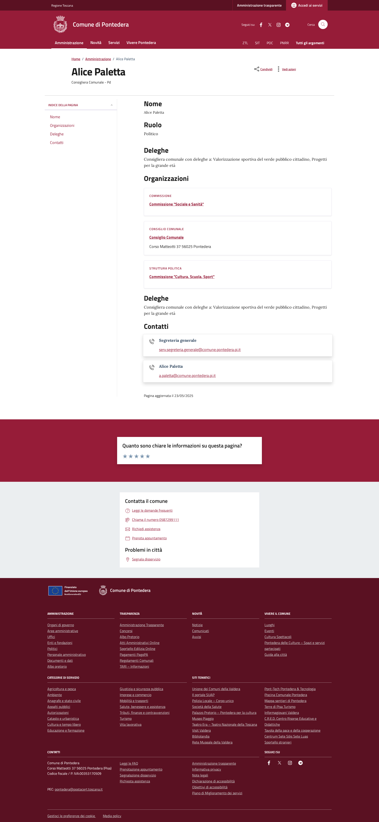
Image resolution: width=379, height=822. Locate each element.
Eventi (269, 630)
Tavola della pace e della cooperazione (292, 730)
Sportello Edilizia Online (137, 648)
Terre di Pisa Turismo (280, 706)
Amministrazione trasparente (259, 5)
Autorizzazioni (58, 712)
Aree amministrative (62, 630)
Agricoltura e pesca (61, 688)
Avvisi (196, 636)
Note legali (200, 775)
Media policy (112, 815)
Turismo (126, 718)
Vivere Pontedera (141, 42)
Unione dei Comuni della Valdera (216, 688)
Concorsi (126, 630)
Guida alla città (276, 654)
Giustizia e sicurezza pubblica (141, 688)
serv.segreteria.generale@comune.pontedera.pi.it (200, 350)
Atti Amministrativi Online (139, 642)
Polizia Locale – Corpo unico (213, 700)
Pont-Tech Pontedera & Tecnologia (290, 688)
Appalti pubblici (58, 706)
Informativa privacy (206, 769)
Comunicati (200, 630)
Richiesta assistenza (135, 781)
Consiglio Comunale (166, 237)
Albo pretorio (57, 666)
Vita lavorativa (130, 724)
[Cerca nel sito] (323, 24)
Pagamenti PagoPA (134, 654)
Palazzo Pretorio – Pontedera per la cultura (224, 712)
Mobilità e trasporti (134, 700)
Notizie (197, 624)
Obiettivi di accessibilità (209, 787)
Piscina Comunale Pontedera (286, 694)
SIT (257, 42)
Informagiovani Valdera (282, 712)
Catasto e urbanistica (63, 718)
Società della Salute (207, 706)
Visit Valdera (201, 730)
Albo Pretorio (129, 636)
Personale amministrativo (66, 654)
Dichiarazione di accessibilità (213, 781)
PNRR (284, 42)
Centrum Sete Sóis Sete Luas (286, 736)
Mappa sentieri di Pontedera (285, 700)
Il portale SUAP (203, 694)
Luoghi (270, 624)
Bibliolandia (200, 736)
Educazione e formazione (65, 730)
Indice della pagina (63, 105)
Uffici (51, 636)
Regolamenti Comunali (137, 660)
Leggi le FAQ (129, 763)
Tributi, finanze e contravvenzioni (145, 712)
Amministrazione (69, 43)
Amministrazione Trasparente (142, 624)
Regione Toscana (62, 5)
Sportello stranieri (278, 742)
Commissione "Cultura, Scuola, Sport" (182, 276)
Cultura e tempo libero (64, 724)
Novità (95, 42)
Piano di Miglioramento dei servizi (217, 793)
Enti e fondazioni (59, 642)
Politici (52, 648)
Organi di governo (60, 624)
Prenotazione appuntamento (141, 769)
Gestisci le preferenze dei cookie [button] (71, 815)
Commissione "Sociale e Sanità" (176, 204)
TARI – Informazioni (134, 666)
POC (270, 42)
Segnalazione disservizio (138, 775)
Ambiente (54, 694)
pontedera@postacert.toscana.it (79, 789)
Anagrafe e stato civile (64, 700)
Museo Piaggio (203, 718)
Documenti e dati (60, 660)
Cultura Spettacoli (278, 636)
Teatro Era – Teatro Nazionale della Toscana (224, 724)
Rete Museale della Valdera (212, 742)
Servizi (114, 42)
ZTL (245, 42)
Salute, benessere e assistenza (142, 706)
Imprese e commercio (135, 694)
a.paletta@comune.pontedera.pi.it (187, 375)
